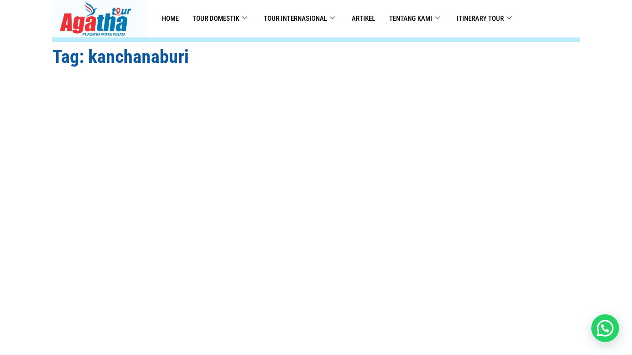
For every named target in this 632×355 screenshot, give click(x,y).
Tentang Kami (410, 18)
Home (170, 18)
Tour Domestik (215, 18)
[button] (605, 328)
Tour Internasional (295, 18)
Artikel (363, 18)
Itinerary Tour (480, 18)
